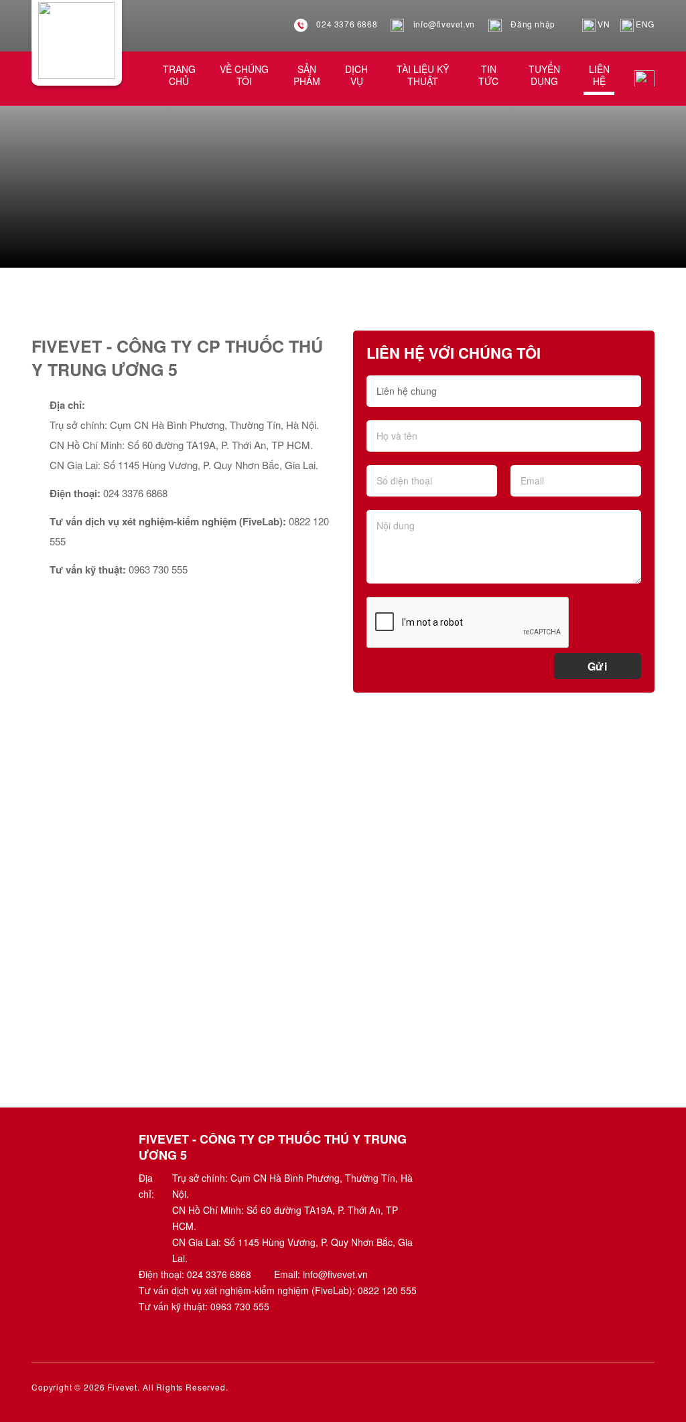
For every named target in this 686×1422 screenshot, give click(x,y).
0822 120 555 (387, 1290)
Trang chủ (179, 75)
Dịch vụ (356, 75)
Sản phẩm (306, 75)
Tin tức (488, 75)
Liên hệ (599, 75)
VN (603, 23)
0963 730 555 (239, 1306)
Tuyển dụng (544, 75)
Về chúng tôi (244, 75)
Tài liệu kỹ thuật (423, 75)
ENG (644, 23)
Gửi (598, 666)
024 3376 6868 (345, 23)
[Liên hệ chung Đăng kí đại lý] (503, 397)
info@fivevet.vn (443, 23)
